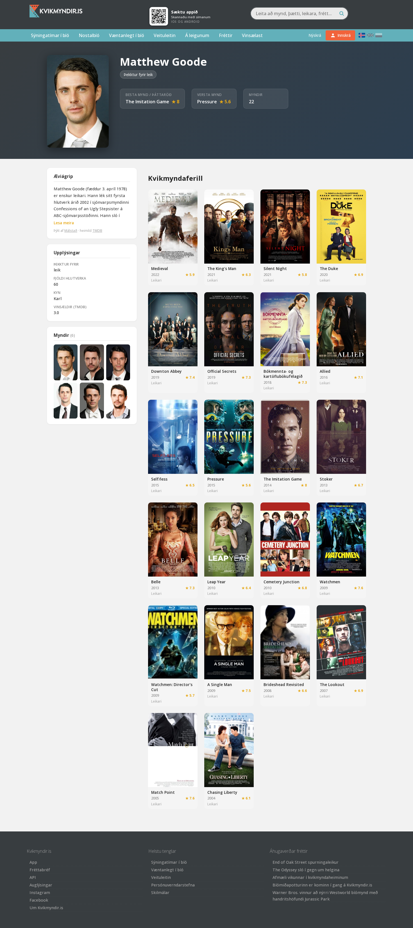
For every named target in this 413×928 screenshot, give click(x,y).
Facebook (39, 900)
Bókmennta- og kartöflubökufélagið (283, 374)
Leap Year (216, 581)
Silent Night (275, 268)
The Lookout (332, 684)
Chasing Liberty (222, 792)
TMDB (97, 230)
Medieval (159, 268)
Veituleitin (165, 35)
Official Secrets (221, 371)
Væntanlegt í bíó (126, 35)
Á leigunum (197, 35)
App (33, 862)
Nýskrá (314, 35)
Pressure (207, 102)
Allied (325, 371)
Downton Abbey (166, 371)
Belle (155, 581)
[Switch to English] (370, 35)
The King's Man (221, 268)
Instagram (40, 892)
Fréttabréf (40, 869)
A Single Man (219, 684)
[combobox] (299, 13)
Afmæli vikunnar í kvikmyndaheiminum (310, 877)
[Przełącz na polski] (378, 35)
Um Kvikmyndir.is (46, 907)
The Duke (329, 268)
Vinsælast (252, 35)
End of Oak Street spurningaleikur (306, 862)
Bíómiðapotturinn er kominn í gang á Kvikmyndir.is (322, 885)
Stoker (326, 479)
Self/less (159, 479)
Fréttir (225, 35)
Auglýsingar (41, 885)
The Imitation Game (147, 102)
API (33, 877)
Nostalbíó (89, 35)
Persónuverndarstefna (173, 885)
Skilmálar (160, 892)
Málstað (70, 230)
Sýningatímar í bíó (50, 35)
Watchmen (330, 581)
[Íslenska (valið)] (361, 35)
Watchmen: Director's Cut (171, 687)
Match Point (163, 792)
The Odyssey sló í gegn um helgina (306, 869)
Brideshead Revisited (284, 684)
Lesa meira (64, 222)
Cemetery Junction (281, 581)
